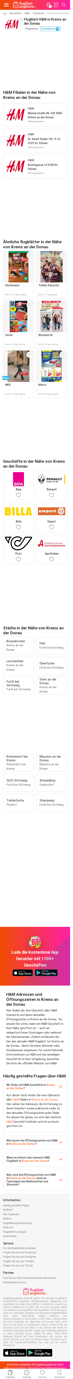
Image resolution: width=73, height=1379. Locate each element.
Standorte (38, 13)
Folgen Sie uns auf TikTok (18, 1265)
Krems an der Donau (45, 1099)
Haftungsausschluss (15, 1368)
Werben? (8, 1209)
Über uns (8, 1227)
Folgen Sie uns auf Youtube (18, 1261)
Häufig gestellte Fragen (16, 1205)
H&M (27, 13)
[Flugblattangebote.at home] (24, 5)
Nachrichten (10, 1236)
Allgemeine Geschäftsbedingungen (46, 1368)
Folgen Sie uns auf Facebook (19, 1252)
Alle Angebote (11, 1214)
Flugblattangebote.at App (17, 1223)
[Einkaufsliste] (56, 5)
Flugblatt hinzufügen (14, 1231)
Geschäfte (15, 13)
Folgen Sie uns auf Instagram (19, 1256)
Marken (7, 1218)
